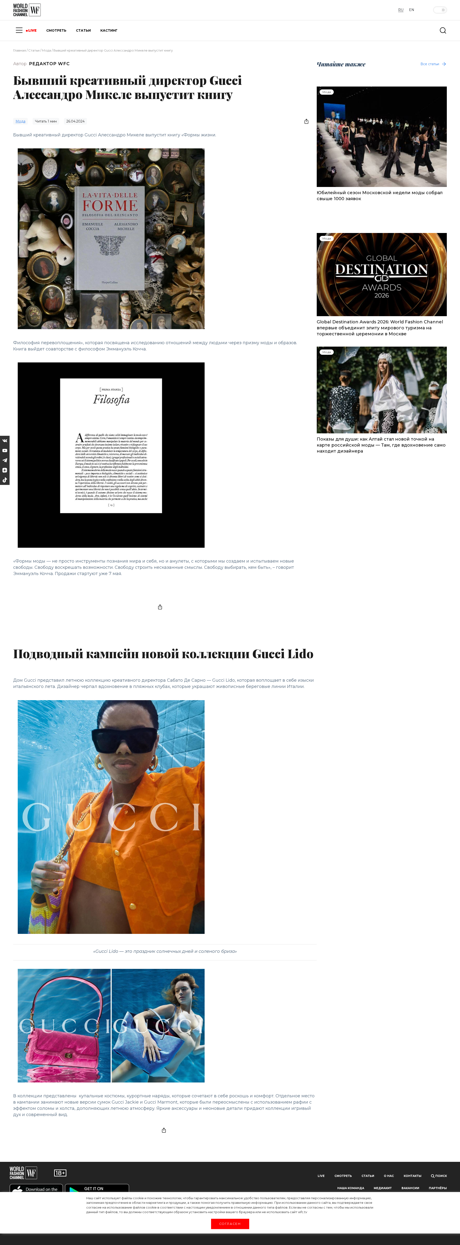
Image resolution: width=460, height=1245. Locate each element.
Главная (19, 50)
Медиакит (383, 1188)
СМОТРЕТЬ (56, 30)
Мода (46, 50)
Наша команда (350, 1188)
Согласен (230, 1224)
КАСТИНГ (108, 30)
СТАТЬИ (83, 30)
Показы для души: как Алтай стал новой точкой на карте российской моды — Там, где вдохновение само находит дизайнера (381, 445)
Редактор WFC (49, 63)
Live (321, 1176)
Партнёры (438, 1188)
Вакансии (410, 1188)
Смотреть (343, 1176)
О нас (389, 1176)
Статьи (34, 50)
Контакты (412, 1176)
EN (411, 10)
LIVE (32, 30)
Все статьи (429, 64)
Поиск (441, 1176)
